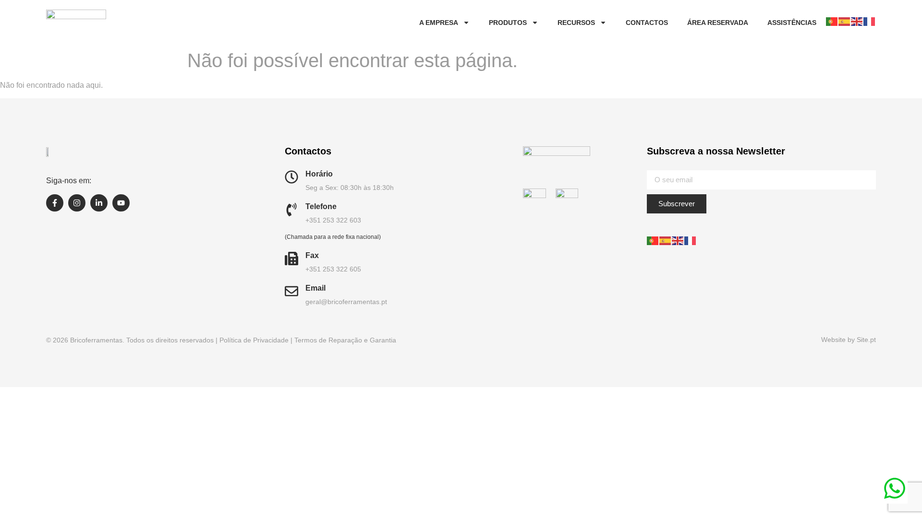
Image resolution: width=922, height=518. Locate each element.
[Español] (844, 21)
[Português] (832, 21)
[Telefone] (291, 209)
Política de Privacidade (254, 340)
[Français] (869, 21)
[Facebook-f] (54, 203)
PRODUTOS (508, 22)
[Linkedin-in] (99, 203)
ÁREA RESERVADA (717, 22)
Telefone (321, 206)
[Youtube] (121, 203)
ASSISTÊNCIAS (791, 22)
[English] (857, 21)
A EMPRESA (438, 22)
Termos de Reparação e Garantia (345, 340)
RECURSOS (576, 22)
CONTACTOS (647, 22)
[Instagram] (76, 203)
